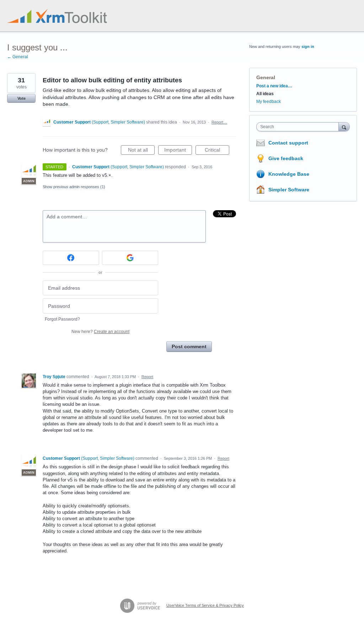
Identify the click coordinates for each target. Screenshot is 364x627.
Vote (21, 98)
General (265, 77)
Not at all (141, 151)
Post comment (189, 346)
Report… (219, 122)
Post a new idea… (274, 85)
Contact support (288, 142)
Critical (217, 151)
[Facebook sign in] (71, 258)
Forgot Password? (62, 319)
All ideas (265, 93)
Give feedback (285, 158)
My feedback (268, 101)
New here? (100, 331)
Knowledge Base (288, 174)
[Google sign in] (130, 258)
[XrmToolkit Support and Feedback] (57, 16)
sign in (307, 46)
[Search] (344, 126)
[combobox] (299, 126)
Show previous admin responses (74, 187)
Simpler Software (288, 189)
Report (147, 377)
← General (17, 56)
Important (178, 151)
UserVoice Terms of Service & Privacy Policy (205, 605)
